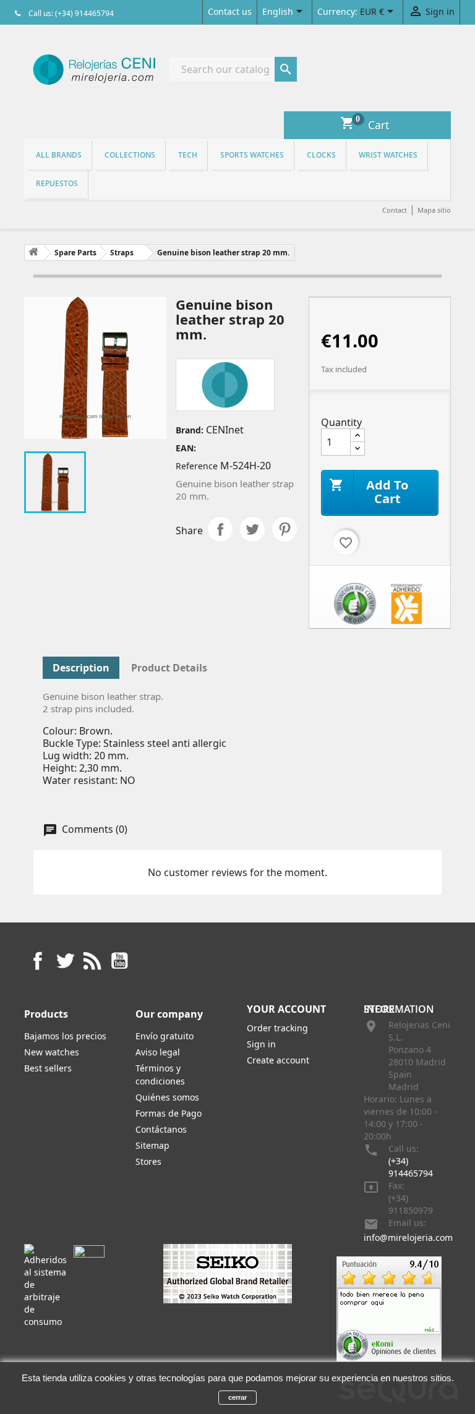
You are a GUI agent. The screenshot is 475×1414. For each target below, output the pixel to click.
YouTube (119, 960)
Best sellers (48, 1068)
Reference (197, 466)
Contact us (230, 11)
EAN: (186, 448)
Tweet (252, 529)
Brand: (189, 430)
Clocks (321, 155)
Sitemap (152, 1145)
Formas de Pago (168, 1113)
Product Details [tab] (169, 668)
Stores (148, 1161)
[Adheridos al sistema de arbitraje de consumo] (45, 1285)
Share (220, 529)
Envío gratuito (164, 1036)
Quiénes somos (167, 1097)
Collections (130, 155)
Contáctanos (161, 1129)
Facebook (37, 960)
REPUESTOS (57, 183)
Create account (278, 1060)
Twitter (65, 960)
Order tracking (277, 1028)
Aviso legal (157, 1052)
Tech (187, 155)
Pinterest (284, 529)
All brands (59, 155)
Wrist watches (388, 155)
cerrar (237, 1397)
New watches (51, 1052)
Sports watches (252, 155)
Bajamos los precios (65, 1036)
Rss (92, 960)
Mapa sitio (434, 210)
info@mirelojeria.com (408, 1237)
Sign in (261, 1044)
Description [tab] (81, 668)
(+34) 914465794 (410, 1167)
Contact (394, 210)
